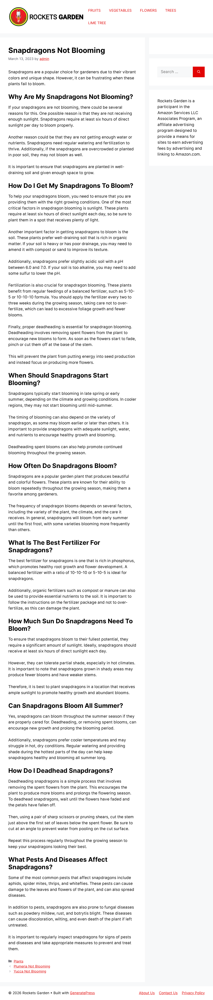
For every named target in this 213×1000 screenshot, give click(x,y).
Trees (170, 10)
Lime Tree (97, 23)
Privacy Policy (193, 993)
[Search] (199, 72)
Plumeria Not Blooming (32, 966)
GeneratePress (82, 993)
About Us (147, 993)
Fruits (94, 10)
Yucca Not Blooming (30, 971)
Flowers (148, 10)
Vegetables (120, 10)
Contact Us (168, 993)
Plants (18, 961)
